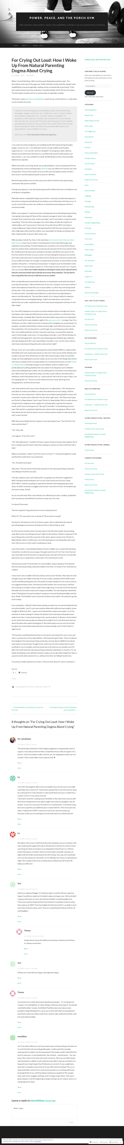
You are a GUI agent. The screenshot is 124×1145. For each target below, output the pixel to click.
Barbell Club (89, 115)
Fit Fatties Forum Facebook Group (96, 306)
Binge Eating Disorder (92, 120)
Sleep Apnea (89, 266)
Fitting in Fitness (90, 158)
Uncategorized (90, 282)
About (24, 45)
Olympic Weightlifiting (92, 223)
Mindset (31, 686)
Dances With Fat (90, 343)
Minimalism (89, 217)
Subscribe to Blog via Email (95, 71)
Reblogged (88, 255)
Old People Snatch (91, 423)
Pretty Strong (89, 450)
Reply (20, 768)
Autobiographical (22, 686)
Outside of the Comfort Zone (94, 429)
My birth (44, 169)
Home (16, 45)
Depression (88, 142)
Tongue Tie (47, 686)
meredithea (22, 1036)
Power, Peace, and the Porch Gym (62, 18)
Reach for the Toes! (91, 330)
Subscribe (90, 93)
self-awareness (90, 260)
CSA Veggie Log (90, 131)
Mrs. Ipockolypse (24, 739)
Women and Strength (92, 293)
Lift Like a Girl (89, 319)
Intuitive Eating (90, 190)
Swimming (88, 271)
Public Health (89, 250)
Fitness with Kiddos (91, 153)
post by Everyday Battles (34, 99)
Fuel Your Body (90, 164)
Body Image (89, 126)
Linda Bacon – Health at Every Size (96, 354)
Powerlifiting (89, 244)
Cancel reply (50, 1101)
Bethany (30, 75)
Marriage (88, 201)
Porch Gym (88, 239)
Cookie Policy (37, 1141)
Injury (86, 185)
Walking (87, 287)
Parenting (38, 686)
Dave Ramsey (89, 137)
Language (88, 196)
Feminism (88, 147)
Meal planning (89, 207)
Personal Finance (90, 233)
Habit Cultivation (90, 174)
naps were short (54, 320)
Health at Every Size (91, 180)
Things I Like (37, 45)
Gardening (88, 169)
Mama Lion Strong (91, 325)
